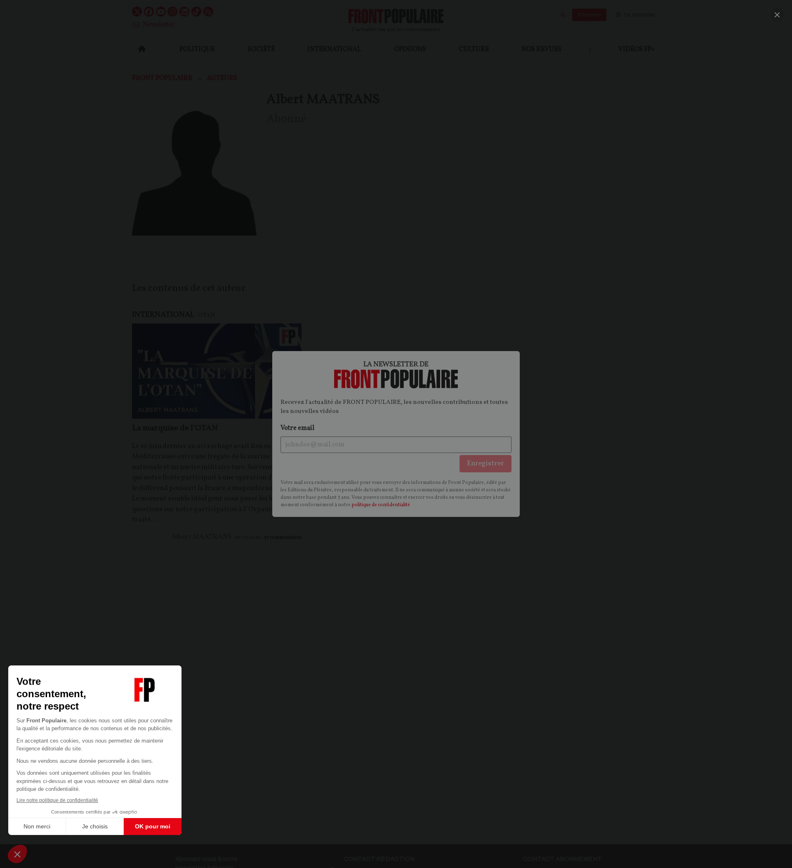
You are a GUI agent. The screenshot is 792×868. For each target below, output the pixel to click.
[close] (777, 14)
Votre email (297, 428)
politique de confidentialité (380, 505)
